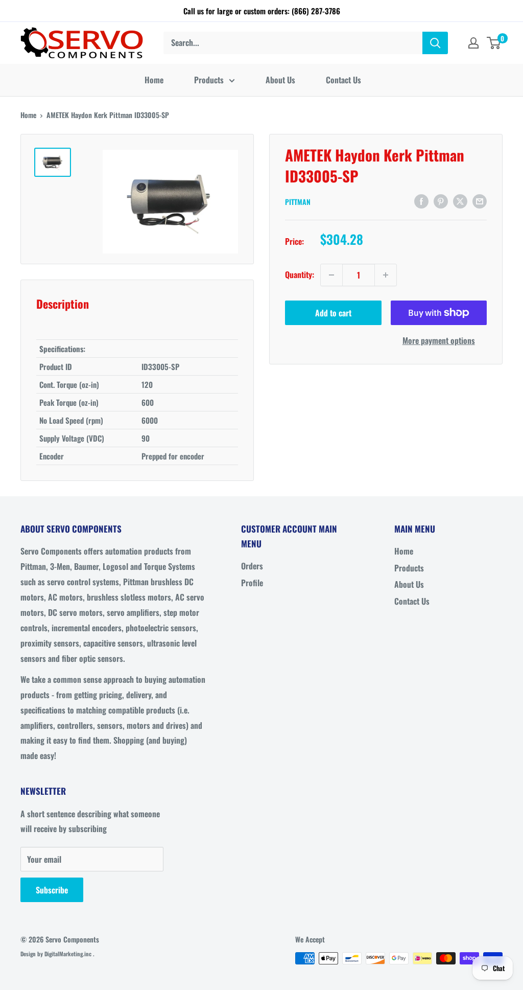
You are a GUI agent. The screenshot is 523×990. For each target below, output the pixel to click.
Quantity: (299, 274)
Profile (252, 583)
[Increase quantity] (385, 275)
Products (209, 80)
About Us (280, 80)
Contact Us (343, 80)
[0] (494, 43)
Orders (252, 566)
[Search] (435, 43)
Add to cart (333, 313)
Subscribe (52, 890)
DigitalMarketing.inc (68, 954)
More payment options (438, 340)
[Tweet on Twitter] (460, 200)
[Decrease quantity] (331, 275)
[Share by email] (479, 200)
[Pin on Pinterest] (441, 200)
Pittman (298, 201)
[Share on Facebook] (421, 200)
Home (154, 80)
